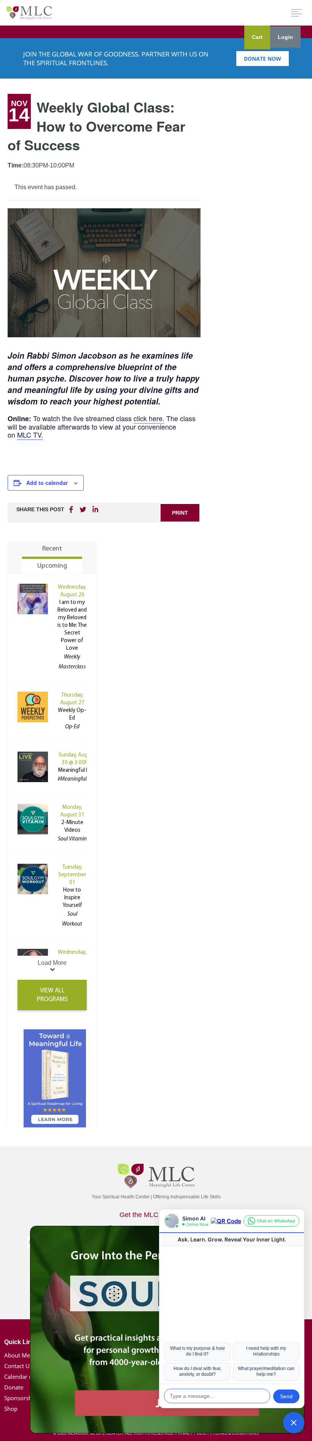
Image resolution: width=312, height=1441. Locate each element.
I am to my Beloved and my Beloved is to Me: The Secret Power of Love (72, 625)
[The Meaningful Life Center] (29, 12)
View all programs (52, 995)
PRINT (180, 513)
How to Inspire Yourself (72, 897)
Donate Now (262, 58)
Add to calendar (47, 482)
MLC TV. (30, 435)
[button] (293, 1422)
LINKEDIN (95, 509)
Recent (52, 549)
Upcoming (52, 566)
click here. (149, 418)
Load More (52, 963)
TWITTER (83, 509)
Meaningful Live (77, 770)
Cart (257, 37)
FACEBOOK (72, 509)
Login (285, 37)
